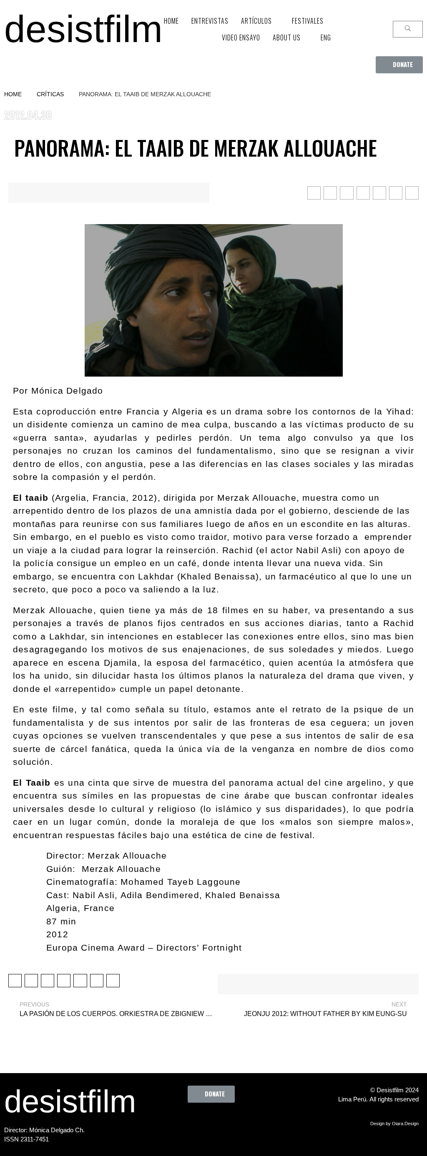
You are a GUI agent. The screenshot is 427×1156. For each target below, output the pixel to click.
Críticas (50, 94)
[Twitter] (192, 1121)
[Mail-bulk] (261, 1121)
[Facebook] (169, 1121)
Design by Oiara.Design (394, 1123)
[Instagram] (215, 1121)
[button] (399, 64)
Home (13, 94)
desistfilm (83, 29)
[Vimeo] (238, 1121)
